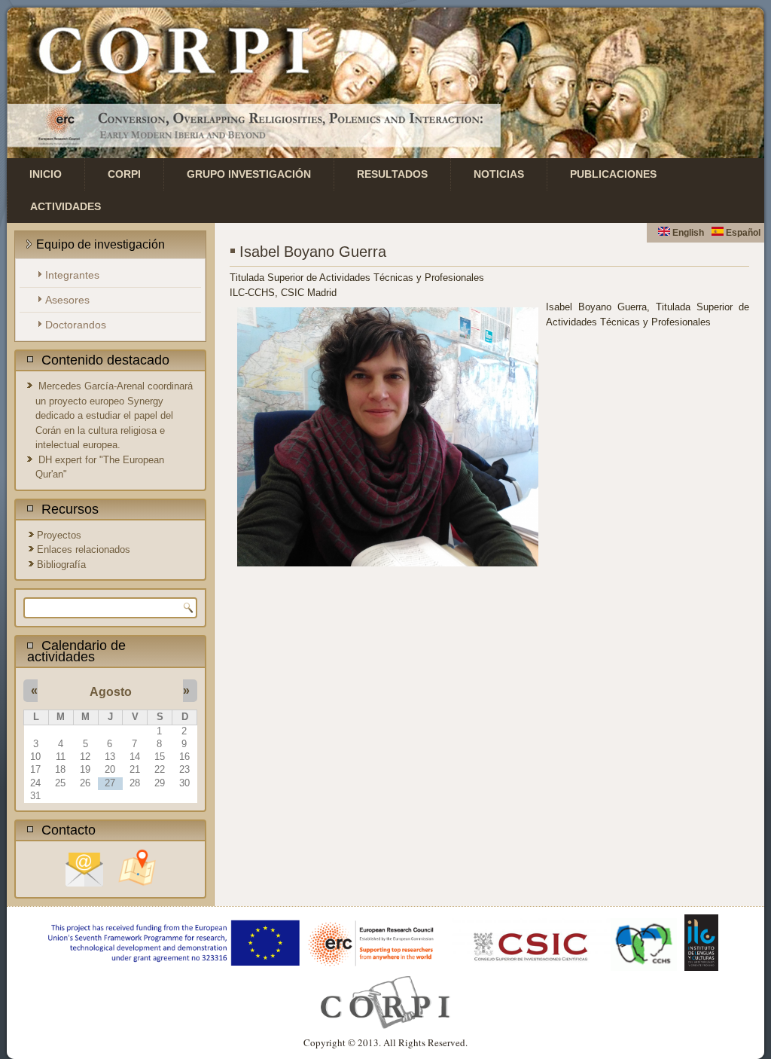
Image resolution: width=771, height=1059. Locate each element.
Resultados (392, 174)
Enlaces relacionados (83, 549)
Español (742, 232)
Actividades (65, 206)
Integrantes (72, 275)
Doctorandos (75, 325)
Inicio (45, 174)
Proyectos (59, 535)
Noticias (499, 174)
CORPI (124, 174)
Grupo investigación (249, 174)
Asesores (67, 300)
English (687, 232)
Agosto (111, 691)
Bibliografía (61, 564)
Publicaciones (613, 174)
